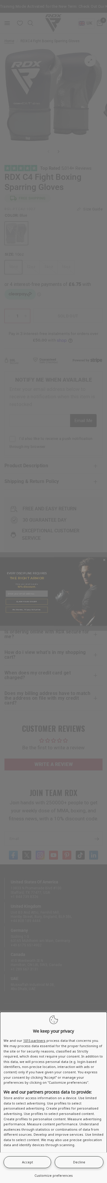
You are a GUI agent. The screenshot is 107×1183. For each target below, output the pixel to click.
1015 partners (34, 1040)
